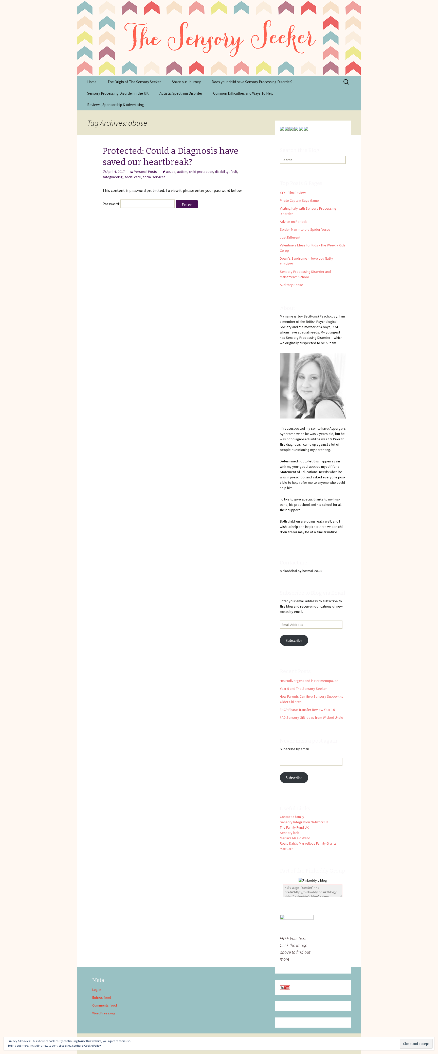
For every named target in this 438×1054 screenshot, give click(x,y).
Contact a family (292, 816)
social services (154, 177)
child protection (201, 171)
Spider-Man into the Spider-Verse (305, 229)
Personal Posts (145, 171)
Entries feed (101, 997)
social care (132, 177)
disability (222, 171)
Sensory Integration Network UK (304, 822)
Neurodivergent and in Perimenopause (309, 680)
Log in (96, 989)
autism (182, 171)
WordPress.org (103, 1013)
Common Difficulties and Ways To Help (243, 93)
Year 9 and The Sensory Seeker (303, 688)
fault (233, 171)
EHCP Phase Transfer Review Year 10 (307, 709)
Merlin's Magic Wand (295, 838)
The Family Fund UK (294, 827)
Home (92, 81)
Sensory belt (289, 832)
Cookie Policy (92, 1045)
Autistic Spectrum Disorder (180, 93)
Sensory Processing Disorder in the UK (118, 93)
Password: (111, 203)
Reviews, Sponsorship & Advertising (115, 104)
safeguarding (112, 177)
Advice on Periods (293, 221)
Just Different (290, 237)
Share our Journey (186, 81)
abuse (170, 171)
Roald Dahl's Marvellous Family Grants (308, 843)
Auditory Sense (291, 284)
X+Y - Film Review (293, 192)
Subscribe (294, 640)
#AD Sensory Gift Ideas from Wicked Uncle (311, 717)
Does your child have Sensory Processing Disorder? (252, 81)
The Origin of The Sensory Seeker (134, 81)
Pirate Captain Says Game (299, 200)
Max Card (287, 848)
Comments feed (104, 1005)
